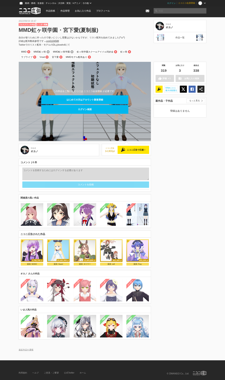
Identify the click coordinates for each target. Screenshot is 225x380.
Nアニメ (77, 3)
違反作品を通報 (26, 350)
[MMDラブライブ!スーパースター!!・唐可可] (200, 37)
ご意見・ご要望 (51, 373)
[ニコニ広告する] (159, 89)
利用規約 (23, 373)
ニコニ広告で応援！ (136, 150)
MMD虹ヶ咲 (40, 51)
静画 (33, 3)
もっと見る (194, 100)
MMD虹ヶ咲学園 (61, 51)
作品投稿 (50, 10)
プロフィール (103, 10)
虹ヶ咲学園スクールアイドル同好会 (95, 51)
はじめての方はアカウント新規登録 (85, 99)
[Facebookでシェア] (192, 89)
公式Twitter (69, 373)
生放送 (40, 3)
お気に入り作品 (83, 10)
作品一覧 (180, 37)
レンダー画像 (42, 24)
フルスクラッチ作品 (27, 24)
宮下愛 (55, 57)
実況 (68, 3)
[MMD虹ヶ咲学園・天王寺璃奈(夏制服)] (160, 37)
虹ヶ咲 (123, 51)
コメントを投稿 (86, 184)
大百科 (61, 3)
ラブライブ (27, 57)
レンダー (130, 207)
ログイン (171, 3)
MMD (24, 51)
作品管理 (65, 10)
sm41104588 (52, 41)
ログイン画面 (85, 109)
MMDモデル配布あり (76, 57)
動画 (27, 3)
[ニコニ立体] (199, 373)
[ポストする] (183, 89)
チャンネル (51, 3)
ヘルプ (35, 373)
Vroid (42, 57)
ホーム (83, 373)
